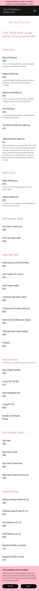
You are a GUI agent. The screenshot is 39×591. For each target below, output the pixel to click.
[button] (35, 11)
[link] (14, 12)
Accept (28, 586)
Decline (10, 586)
